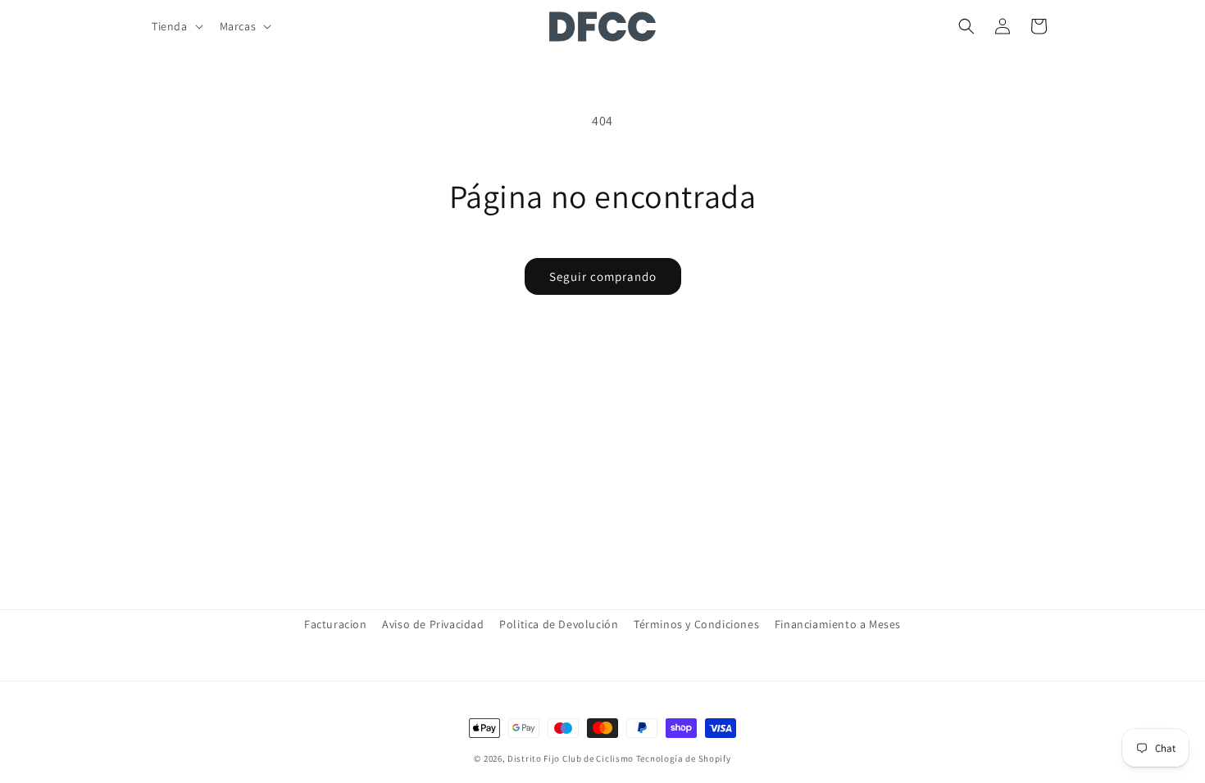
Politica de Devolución (558, 624)
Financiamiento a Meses (838, 624)
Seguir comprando (603, 276)
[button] (176, 26)
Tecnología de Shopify (683, 758)
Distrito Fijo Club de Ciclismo (570, 758)
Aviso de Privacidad (433, 624)
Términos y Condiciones (696, 624)
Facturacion (335, 624)
